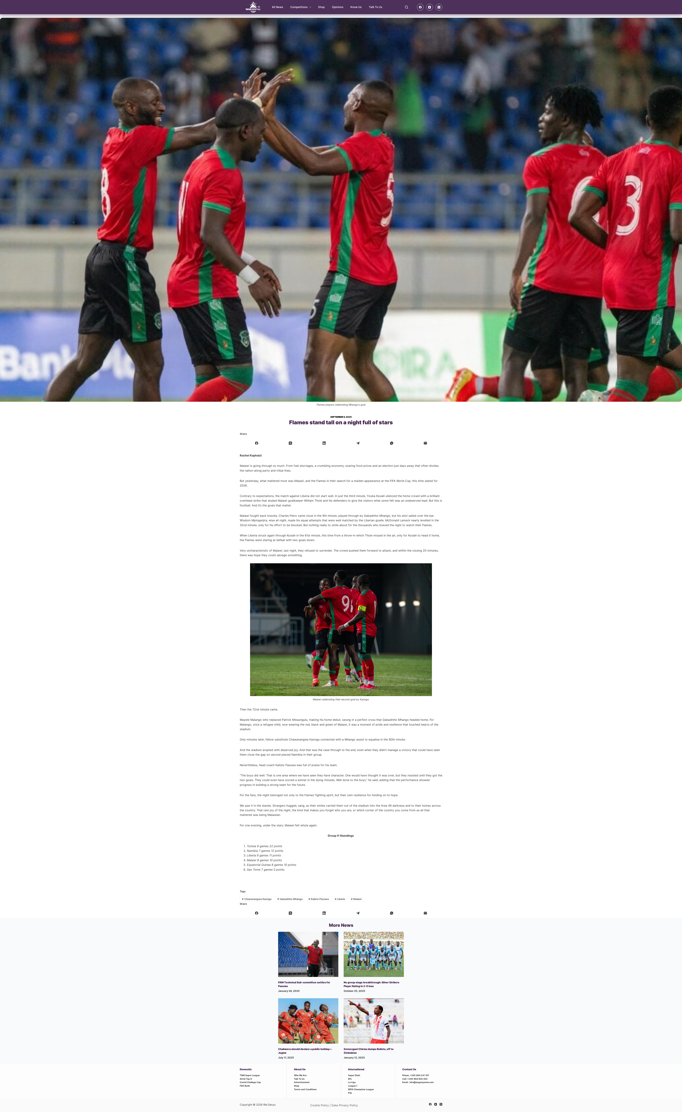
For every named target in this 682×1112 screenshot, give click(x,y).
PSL (350, 1093)
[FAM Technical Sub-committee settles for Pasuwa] (308, 954)
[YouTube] (429, 7)
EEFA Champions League (361, 1089)
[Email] (425, 443)
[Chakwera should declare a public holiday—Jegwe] (308, 1020)
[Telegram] (358, 443)
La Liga (352, 1082)
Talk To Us (375, 7)
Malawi (356, 898)
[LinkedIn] (324, 443)
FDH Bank (245, 1085)
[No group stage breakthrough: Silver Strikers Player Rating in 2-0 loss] (374, 954)
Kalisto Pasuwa (318, 898)
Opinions (337, 7)
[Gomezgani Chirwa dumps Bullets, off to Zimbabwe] (374, 1020)
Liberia (340, 898)
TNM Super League (250, 1075)
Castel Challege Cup (250, 1082)
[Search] (406, 7)
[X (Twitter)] (439, 7)
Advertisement (302, 1082)
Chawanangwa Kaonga (256, 898)
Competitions (299, 7)
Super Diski (354, 1075)
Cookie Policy (319, 1105)
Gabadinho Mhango (290, 898)
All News (277, 7)
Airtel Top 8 (246, 1079)
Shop (321, 7)
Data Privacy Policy (345, 1105)
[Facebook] (420, 7)
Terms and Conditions (305, 1089)
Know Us (356, 7)
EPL (350, 1079)
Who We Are (300, 1075)
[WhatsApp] (391, 443)
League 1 (352, 1085)
